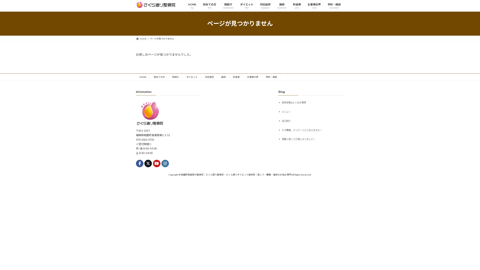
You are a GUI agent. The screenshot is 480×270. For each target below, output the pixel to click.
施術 (223, 77)
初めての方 (159, 77)
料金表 (236, 77)
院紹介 (175, 77)
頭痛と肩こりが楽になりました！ (299, 139)
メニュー (286, 111)
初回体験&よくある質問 (294, 102)
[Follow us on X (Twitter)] (148, 163)
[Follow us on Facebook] (139, 163)
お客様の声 (252, 77)
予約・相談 (271, 77)
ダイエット (192, 77)
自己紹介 (286, 120)
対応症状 (209, 77)
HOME (143, 77)
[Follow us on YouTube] (156, 163)
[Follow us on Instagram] (165, 163)
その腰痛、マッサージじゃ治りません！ (302, 129)
